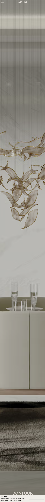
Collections (20, 7)
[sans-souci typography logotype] (22, 2)
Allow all (36, 499)
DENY (29, 497)
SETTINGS (32, 497)
